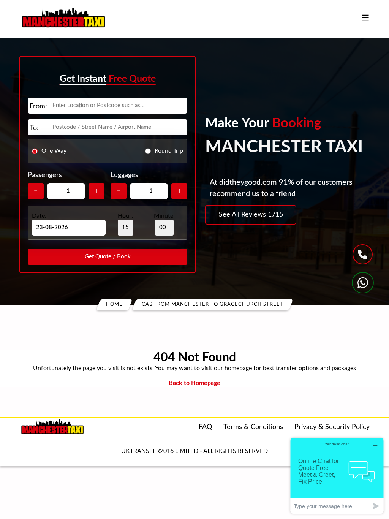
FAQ (205, 427)
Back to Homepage (194, 383)
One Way (53, 151)
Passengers (45, 175)
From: (38, 106)
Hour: (125, 216)
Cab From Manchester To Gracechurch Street (212, 304)
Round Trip (169, 151)
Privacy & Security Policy (332, 427)
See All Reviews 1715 (251, 214)
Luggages (124, 175)
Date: (39, 216)
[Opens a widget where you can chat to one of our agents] (337, 475)
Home (114, 304)
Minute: (164, 216)
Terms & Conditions (253, 427)
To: (34, 128)
